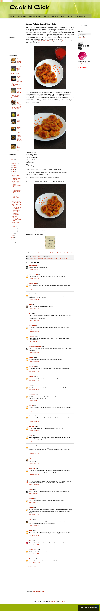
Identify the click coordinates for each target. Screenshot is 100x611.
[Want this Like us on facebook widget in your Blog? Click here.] (98, 609)
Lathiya (31, 405)
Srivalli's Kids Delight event (45, 41)
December (15, 161)
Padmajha (31, 558)
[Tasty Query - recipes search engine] (82, 68)
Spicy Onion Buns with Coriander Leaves (19, 61)
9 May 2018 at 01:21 (34, 525)
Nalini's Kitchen (33, 265)
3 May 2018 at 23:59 (34, 278)
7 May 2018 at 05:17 (34, 411)
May (13, 173)
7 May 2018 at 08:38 (34, 441)
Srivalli (30, 479)
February (14, 228)
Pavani (30, 540)
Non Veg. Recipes (35, 16)
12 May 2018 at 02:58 (34, 544)
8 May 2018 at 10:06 (34, 502)
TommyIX (52, 601)
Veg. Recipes (21, 16)
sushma (31, 519)
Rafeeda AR (32, 376)
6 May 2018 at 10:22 (34, 371)
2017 (12, 233)
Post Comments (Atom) (38, 591)
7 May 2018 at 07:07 (34, 430)
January (14, 230)
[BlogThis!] (45, 256)
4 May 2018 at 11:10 (34, 308)
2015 (12, 237)
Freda (30, 385)
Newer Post (29, 589)
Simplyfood (32, 366)
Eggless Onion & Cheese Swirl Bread (18, 147)
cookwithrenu (32, 325)
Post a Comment (32, 566)
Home (12, 16)
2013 (12, 242)
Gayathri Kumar (33, 283)
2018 (12, 159)
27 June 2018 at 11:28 (34, 562)
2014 (12, 240)
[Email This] (44, 256)
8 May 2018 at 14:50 (34, 514)
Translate (83, 37)
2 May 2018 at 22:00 (34, 269)
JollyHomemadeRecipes (35, 346)
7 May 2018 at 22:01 (34, 474)
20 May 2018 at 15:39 (34, 553)
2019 (12, 157)
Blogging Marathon (42, 258)
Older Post (71, 589)
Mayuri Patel (32, 468)
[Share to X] (46, 256)
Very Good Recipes (84, 63)
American (32, 258)
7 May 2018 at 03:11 (34, 400)
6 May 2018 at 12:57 (34, 380)
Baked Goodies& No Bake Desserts (73, 16)
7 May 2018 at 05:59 (34, 421)
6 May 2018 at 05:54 (34, 361)
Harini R (31, 530)
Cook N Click (29, 7)
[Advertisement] (50, 577)
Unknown (31, 293)
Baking (35, 258)
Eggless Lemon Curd (18, 114)
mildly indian (32, 394)
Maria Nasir (32, 445)
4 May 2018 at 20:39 (34, 341)
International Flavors (51, 16)
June (13, 171)
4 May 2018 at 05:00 (34, 289)
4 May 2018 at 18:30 (34, 331)
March (14, 226)
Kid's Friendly (58, 258)
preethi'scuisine (33, 549)
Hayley (30, 458)
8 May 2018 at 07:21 (34, 484)
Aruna (30, 313)
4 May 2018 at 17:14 (34, 320)
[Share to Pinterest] (49, 256)
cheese (48, 258)
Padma (31, 435)
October (14, 165)
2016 (12, 235)
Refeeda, (64, 41)
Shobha (31, 304)
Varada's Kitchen (33, 274)
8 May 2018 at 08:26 (34, 493)
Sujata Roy (32, 336)
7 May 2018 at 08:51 (34, 453)
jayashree (31, 498)
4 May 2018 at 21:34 (34, 352)
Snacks (63, 258)
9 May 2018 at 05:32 (34, 535)
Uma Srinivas (32, 426)
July (13, 169)
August (14, 167)
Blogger (63, 601)
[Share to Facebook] (48, 256)
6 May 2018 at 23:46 (34, 389)
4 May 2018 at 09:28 (34, 299)
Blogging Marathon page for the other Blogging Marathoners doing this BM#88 (53, 252)
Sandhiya (31, 507)
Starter (66, 258)
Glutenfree (52, 258)
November (15, 163)
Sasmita (31, 489)
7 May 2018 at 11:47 (34, 463)
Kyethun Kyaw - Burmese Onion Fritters (19, 130)
